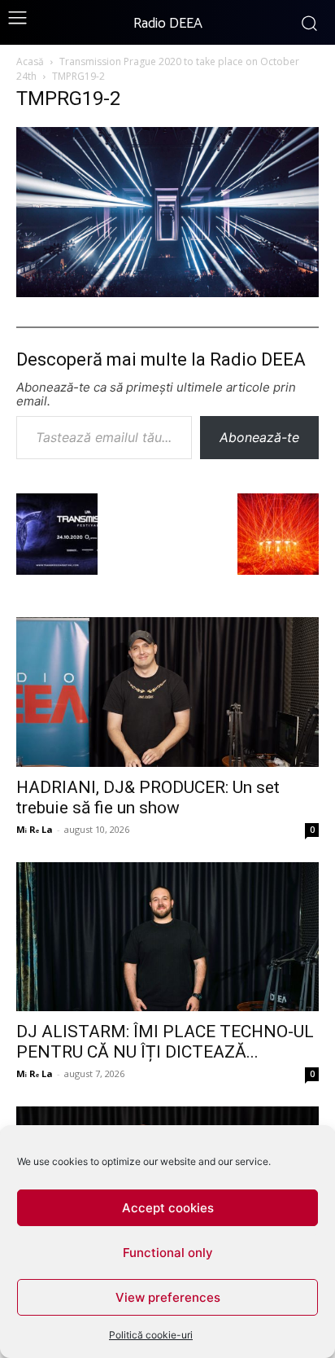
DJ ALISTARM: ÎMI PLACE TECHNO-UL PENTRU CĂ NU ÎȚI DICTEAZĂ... (165, 1042)
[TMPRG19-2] (167, 292)
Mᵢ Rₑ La (34, 829)
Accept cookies (168, 1208)
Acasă (30, 61)
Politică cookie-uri (151, 1335)
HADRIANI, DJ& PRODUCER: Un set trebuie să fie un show (148, 797)
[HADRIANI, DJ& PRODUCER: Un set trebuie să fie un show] (167, 692)
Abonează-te (259, 437)
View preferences (167, 1297)
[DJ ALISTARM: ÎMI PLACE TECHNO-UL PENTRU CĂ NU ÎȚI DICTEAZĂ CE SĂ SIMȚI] (167, 937)
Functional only (168, 1252)
